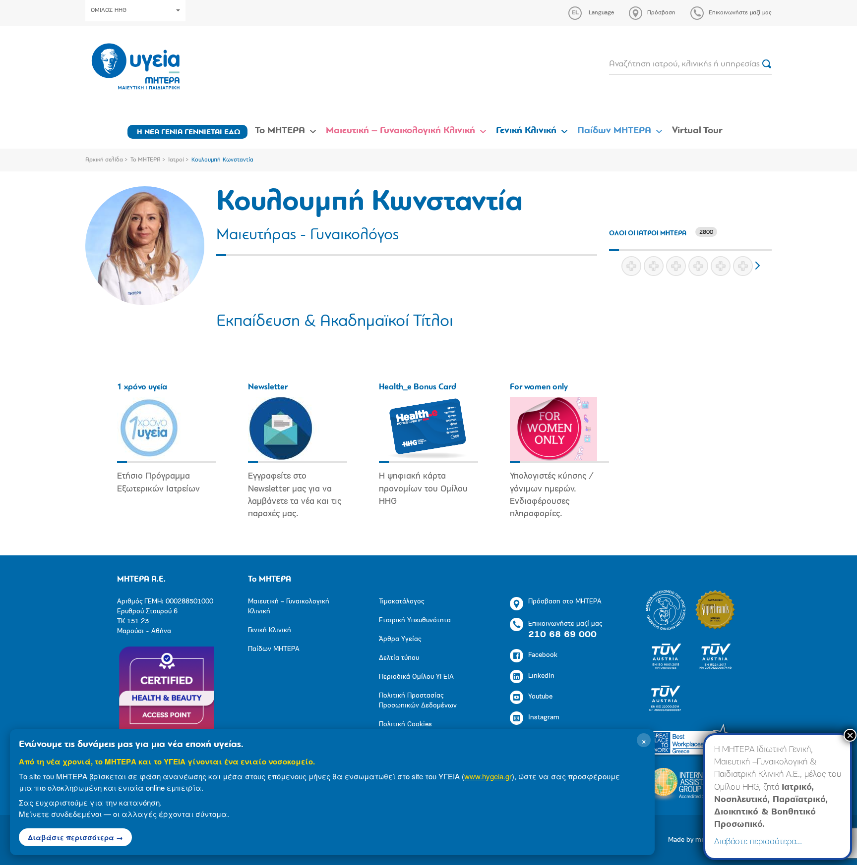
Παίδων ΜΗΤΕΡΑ (614, 131)
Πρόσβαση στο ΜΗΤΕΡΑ (565, 601)
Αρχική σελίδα (104, 160)
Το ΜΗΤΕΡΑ (280, 131)
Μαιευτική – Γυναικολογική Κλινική (400, 131)
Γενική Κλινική (526, 131)
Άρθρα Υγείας (400, 639)
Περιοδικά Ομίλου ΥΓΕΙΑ (416, 677)
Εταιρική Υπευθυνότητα (415, 620)
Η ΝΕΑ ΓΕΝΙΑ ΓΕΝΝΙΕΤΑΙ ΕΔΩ (189, 132)
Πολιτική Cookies (405, 724)
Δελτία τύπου (399, 658)
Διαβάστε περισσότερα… (758, 842)
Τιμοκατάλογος (401, 601)
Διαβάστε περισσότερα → (75, 837)
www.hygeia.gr (488, 776)
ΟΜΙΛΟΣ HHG (108, 10)
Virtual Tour (697, 131)
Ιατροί (176, 160)
